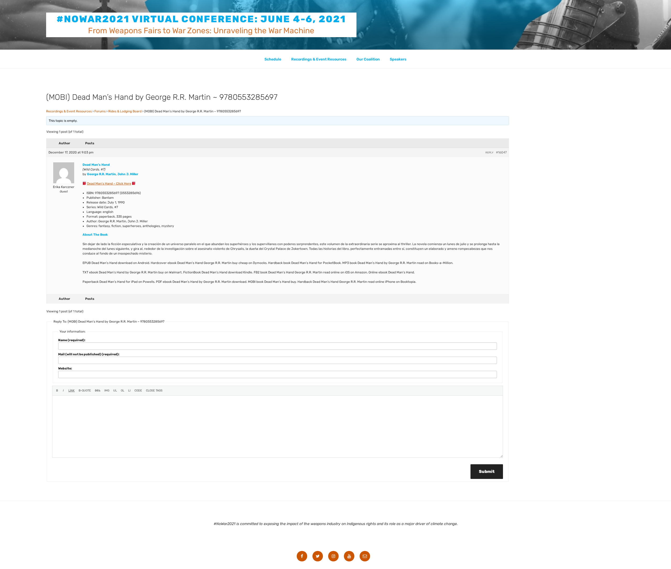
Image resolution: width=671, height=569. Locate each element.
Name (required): (71, 340)
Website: (65, 368)
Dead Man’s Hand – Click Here (109, 183)
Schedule (272, 59)
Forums (100, 111)
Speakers (398, 59)
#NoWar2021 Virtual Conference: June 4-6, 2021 (201, 19)
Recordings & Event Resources (319, 59)
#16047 (501, 152)
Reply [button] (489, 152)
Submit (487, 471)
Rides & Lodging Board (125, 111)
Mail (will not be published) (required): (89, 354)
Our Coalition (368, 59)
